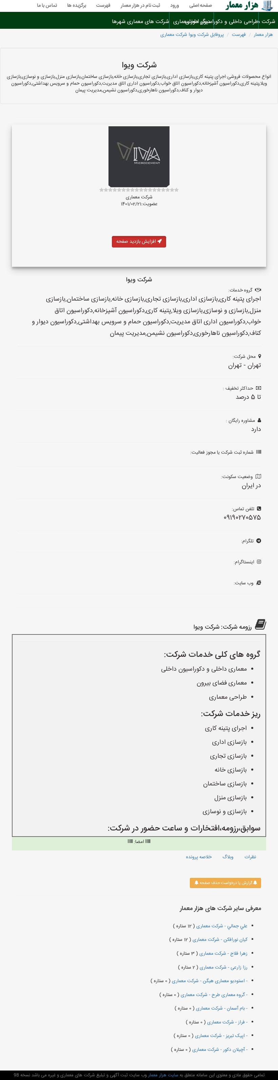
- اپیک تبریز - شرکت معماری (220, 1036)
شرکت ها (268, 21)
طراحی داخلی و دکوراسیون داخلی (236, 21)
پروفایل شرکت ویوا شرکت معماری (192, 35)
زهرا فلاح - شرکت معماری (222, 954)
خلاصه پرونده (199, 857)
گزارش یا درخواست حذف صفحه (225, 883)
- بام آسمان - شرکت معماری (221, 1009)
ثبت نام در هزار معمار (140, 6)
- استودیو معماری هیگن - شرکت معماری (209, 981)
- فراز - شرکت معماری (226, 1022)
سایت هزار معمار (162, 1075)
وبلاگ (228, 857)
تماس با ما (47, 6)
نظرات (250, 857)
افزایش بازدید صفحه (136, 242)
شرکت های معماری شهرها (147, 21)
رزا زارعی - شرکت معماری (222, 968)
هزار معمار (263, 35)
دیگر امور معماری (191, 21)
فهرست (103, 6)
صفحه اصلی (200, 6)
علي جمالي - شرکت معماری (221, 926)
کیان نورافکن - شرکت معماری (219, 940)
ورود (174, 6)
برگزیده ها (76, 6)
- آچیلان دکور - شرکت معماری (219, 1050)
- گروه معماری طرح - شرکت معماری (213, 995)
